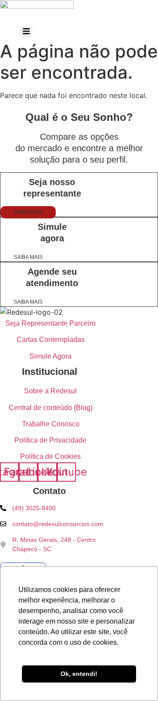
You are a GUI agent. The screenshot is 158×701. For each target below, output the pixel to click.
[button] (26, 31)
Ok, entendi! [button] (79, 673)
